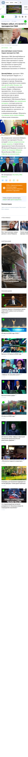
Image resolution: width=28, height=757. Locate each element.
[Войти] (22, 17)
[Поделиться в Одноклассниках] (10, 180)
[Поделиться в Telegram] (2, 180)
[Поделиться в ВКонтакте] (6, 180)
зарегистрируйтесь (15, 199)
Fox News (16, 175)
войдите (5, 199)
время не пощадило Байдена (11, 150)
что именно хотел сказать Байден (12, 115)
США (11, 47)
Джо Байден (4, 47)
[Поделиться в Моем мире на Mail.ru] (17, 180)
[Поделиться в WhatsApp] (14, 180)
